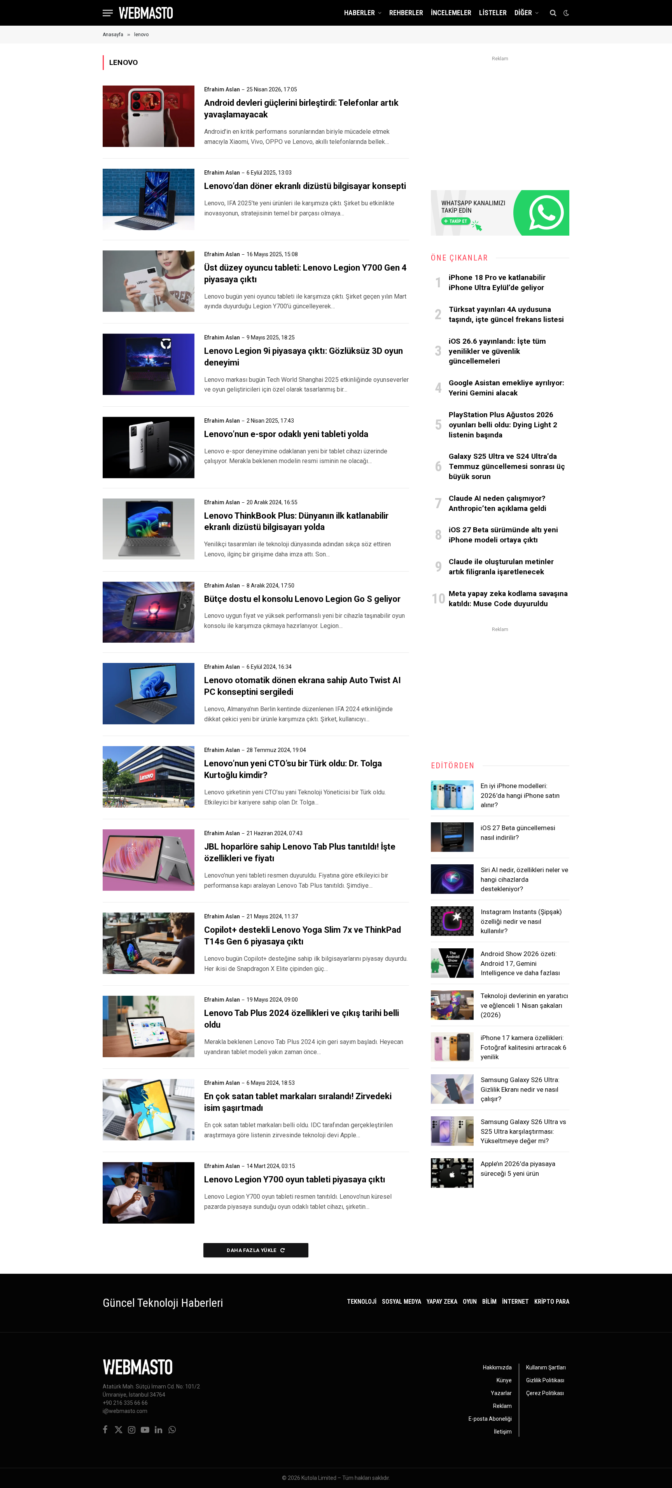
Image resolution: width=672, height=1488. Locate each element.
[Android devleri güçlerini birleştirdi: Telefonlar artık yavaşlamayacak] (148, 116)
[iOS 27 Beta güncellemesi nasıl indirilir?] (452, 837)
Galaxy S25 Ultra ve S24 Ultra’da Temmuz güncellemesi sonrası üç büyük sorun (507, 466)
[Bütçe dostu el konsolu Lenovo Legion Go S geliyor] (148, 612)
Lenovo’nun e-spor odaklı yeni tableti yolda (286, 434)
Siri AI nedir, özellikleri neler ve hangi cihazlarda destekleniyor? (524, 879)
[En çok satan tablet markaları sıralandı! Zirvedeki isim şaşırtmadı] (148, 1109)
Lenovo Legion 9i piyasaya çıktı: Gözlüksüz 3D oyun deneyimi (303, 356)
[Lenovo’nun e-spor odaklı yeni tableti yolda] (148, 447)
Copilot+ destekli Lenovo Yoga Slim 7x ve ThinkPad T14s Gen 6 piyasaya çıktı (302, 935)
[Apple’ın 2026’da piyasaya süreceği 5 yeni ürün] (452, 1173)
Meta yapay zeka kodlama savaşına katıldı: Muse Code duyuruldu (508, 598)
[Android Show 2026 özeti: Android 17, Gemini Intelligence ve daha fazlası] (452, 963)
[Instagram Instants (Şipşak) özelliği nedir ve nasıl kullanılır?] (452, 921)
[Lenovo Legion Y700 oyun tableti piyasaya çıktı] (148, 1193)
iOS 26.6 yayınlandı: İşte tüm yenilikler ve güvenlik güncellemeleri (497, 351)
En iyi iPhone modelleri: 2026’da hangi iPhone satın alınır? (520, 795)
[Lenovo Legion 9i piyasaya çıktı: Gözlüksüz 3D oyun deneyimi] (148, 364)
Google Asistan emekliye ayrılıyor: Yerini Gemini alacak (506, 387)
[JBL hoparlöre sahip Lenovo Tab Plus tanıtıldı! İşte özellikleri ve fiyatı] (148, 860)
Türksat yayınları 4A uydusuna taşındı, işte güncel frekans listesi (506, 314)
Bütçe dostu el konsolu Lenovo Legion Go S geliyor (302, 599)
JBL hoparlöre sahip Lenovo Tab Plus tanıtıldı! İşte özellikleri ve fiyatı (300, 852)
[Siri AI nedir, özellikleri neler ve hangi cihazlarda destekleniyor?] (452, 879)
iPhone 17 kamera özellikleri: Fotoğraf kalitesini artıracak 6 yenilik (524, 1047)
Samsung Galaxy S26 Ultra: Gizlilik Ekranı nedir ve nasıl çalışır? (520, 1089)
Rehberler (406, 13)
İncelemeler (451, 13)
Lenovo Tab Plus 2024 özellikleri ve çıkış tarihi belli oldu (301, 1019)
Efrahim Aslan (222, 89)
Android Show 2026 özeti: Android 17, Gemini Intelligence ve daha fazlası (520, 963)
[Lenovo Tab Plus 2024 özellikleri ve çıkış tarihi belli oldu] (148, 1026)
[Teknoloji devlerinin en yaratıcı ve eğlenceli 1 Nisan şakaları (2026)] (452, 1005)
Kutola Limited (318, 1478)
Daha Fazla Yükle (252, 1250)
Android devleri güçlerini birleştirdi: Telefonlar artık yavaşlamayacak (301, 108)
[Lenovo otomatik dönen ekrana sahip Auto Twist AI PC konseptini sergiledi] (148, 693)
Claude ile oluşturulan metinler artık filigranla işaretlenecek (501, 566)
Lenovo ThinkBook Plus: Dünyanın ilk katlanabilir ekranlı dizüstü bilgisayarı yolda (296, 521)
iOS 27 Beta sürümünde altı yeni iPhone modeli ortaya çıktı (503, 534)
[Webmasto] (146, 13)
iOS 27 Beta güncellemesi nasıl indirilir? (518, 832)
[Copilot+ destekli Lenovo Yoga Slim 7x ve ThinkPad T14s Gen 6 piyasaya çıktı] (148, 943)
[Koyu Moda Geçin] (565, 13)
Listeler (493, 13)
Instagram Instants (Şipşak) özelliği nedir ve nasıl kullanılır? (521, 921)
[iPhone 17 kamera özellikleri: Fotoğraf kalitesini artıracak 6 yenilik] (452, 1047)
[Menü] (108, 13)
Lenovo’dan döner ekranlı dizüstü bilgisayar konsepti (305, 186)
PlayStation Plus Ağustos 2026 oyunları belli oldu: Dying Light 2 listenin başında (503, 424)
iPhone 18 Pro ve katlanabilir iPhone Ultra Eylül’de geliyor (497, 282)
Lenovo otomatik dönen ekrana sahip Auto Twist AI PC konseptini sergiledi (302, 686)
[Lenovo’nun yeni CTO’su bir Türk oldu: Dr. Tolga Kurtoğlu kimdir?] (148, 777)
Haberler (359, 13)
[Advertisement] (500, 118)
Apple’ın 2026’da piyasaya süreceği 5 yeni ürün (518, 1168)
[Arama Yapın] (553, 13)
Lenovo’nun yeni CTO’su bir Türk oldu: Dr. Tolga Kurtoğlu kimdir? (293, 769)
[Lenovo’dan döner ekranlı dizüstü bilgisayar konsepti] (148, 199)
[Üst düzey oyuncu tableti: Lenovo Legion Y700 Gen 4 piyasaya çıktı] (148, 281)
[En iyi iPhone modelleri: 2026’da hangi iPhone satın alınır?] (452, 795)
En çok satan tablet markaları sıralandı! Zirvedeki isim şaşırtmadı (298, 1102)
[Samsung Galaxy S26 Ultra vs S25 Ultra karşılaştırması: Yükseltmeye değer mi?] (452, 1131)
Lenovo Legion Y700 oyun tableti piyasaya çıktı (294, 1179)
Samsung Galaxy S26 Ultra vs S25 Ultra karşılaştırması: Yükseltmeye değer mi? (523, 1131)
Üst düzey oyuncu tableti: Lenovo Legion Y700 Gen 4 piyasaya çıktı (305, 273)
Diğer (523, 13)
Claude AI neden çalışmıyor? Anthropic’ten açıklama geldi (497, 503)
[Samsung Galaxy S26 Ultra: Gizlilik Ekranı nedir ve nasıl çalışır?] (452, 1089)
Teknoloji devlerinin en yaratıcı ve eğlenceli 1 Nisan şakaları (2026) (524, 1005)
